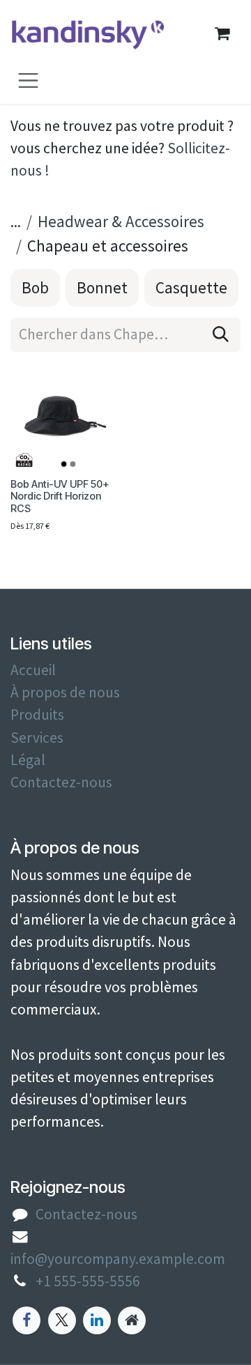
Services (36, 737)
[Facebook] (26, 1320)
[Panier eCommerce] (222, 33)
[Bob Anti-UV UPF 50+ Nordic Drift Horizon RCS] (65, 417)
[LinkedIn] (97, 1320)
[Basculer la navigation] (28, 79)
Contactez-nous (61, 782)
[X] (62, 1320)
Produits (37, 714)
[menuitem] (35, 288)
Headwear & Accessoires (121, 221)
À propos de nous (65, 692)
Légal (27, 759)
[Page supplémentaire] (132, 1320)
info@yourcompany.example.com (117, 1258)
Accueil (33, 670)
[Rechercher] (221, 335)
